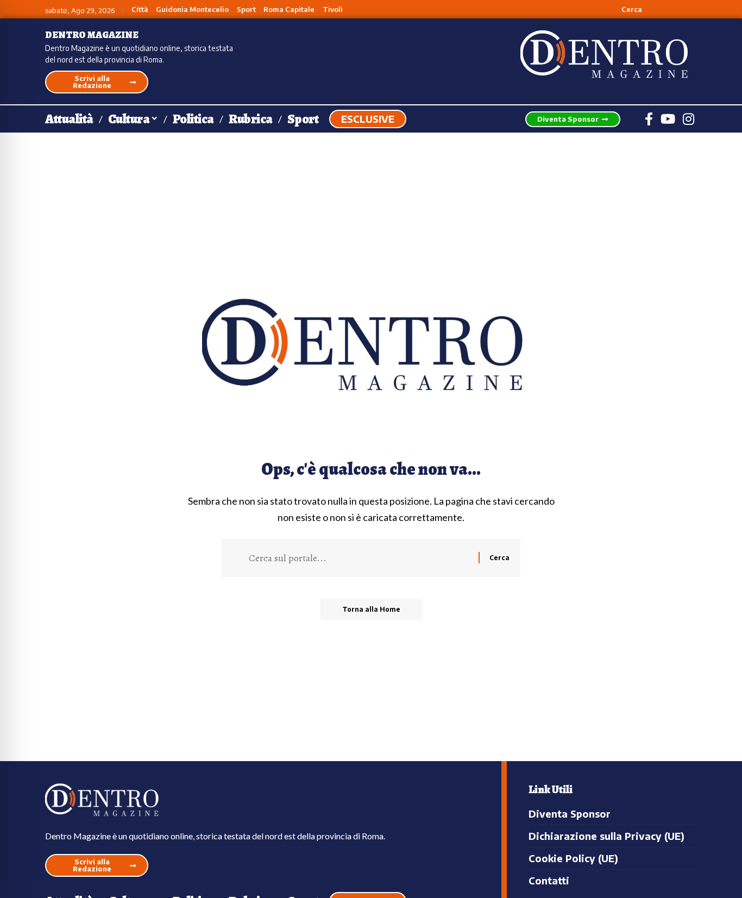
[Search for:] (360, 558)
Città (139, 9)
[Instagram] (688, 119)
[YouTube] (668, 119)
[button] (625, 9)
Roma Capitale (289, 9)
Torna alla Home (371, 609)
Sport (246, 9)
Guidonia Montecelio (192, 9)
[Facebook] (649, 119)
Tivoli (333, 9)
